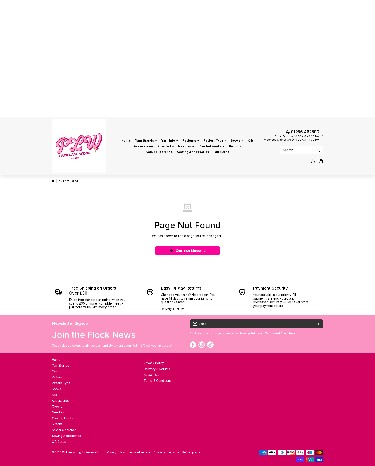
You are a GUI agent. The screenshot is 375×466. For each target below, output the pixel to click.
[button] (321, 161)
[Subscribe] (317, 323)
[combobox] (301, 150)
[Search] (317, 150)
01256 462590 (305, 131)
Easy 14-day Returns (181, 288)
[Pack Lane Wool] (79, 146)
